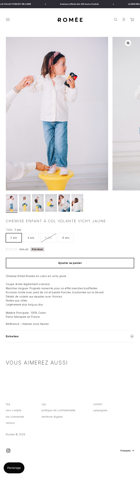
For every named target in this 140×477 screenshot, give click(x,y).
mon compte (14, 410)
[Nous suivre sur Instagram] (8, 450)
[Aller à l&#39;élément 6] (77, 203)
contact (97, 404)
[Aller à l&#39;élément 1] (12, 203)
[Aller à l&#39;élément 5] (64, 203)
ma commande (15, 416)
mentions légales (52, 416)
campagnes (100, 410)
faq (8, 404)
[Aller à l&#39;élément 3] (38, 203)
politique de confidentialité (58, 410)
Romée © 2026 (15, 434)
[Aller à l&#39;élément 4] (51, 203)
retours (10, 422)
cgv (44, 404)
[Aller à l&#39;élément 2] (25, 203)
